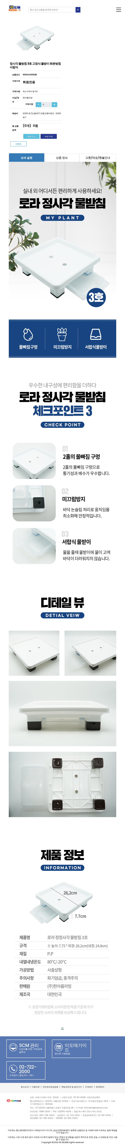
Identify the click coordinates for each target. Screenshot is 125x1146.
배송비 (15, 113)
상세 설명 (26, 158)
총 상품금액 (15, 128)
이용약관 (36, 1086)
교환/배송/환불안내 (97, 158)
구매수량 (16, 91)
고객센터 (89, 1086)
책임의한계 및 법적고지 (71, 1086)
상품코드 (16, 74)
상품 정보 (62, 158)
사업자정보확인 (93, 1097)
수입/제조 (15, 99)
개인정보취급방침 (50, 1086)
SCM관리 (100, 1086)
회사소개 (25, 1086)
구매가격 (16, 81)
